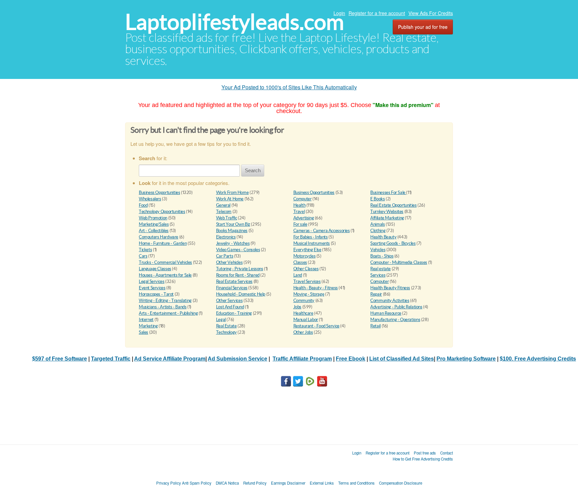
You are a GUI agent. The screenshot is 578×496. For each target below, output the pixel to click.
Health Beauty (383, 236)
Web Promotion (153, 217)
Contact (446, 453)
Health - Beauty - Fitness (315, 287)
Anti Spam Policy (196, 483)
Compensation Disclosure (400, 483)
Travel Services (307, 281)
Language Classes (155, 268)
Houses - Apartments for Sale (165, 275)
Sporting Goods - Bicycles (392, 243)
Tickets (145, 249)
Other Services (229, 300)
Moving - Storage (308, 294)
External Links (322, 483)
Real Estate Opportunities (393, 205)
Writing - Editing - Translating (165, 300)
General (223, 205)
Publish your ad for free (423, 26)
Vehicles (377, 249)
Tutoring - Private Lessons (239, 268)
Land (297, 275)
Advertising (303, 217)
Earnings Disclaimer (288, 483)
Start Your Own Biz (233, 224)
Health (299, 205)
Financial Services (232, 287)
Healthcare (303, 313)
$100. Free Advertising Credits (538, 359)
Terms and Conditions (356, 483)
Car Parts (224, 256)
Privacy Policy (168, 483)
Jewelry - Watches (233, 243)
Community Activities (389, 300)
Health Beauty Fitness (390, 287)
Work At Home (230, 198)
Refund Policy (255, 483)
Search (253, 170)
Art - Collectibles (154, 230)
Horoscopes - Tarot (156, 294)
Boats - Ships (381, 256)
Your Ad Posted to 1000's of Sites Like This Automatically (289, 87)
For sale (300, 224)
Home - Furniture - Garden (163, 243)
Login (339, 13)
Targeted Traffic (110, 359)
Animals (377, 224)
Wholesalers (150, 198)
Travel (299, 211)
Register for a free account (377, 13)
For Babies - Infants (310, 236)
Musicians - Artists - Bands (162, 306)
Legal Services (152, 281)
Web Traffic (226, 217)
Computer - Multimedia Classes (398, 262)
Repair (376, 294)
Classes (300, 262)
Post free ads (425, 453)
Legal (221, 319)
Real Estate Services (234, 281)
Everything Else (307, 249)
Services (377, 275)
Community (304, 300)
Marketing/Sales (154, 224)
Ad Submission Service (237, 359)
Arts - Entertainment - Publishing (168, 313)
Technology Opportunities (162, 211)
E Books (377, 198)
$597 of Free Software (59, 359)
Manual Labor (305, 319)
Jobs (297, 306)
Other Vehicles (229, 262)
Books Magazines (232, 230)
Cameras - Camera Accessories (321, 230)
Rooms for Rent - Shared (238, 275)
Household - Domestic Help (240, 294)
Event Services (152, 287)
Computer (302, 198)
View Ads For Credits (430, 13)
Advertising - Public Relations (396, 306)
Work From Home (232, 192)
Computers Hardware (158, 236)
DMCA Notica (227, 483)
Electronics (226, 236)
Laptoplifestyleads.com (234, 22)
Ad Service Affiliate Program (169, 359)
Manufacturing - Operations (395, 319)
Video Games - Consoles (238, 249)
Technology (226, 332)
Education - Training (234, 313)
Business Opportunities (159, 192)
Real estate (380, 268)
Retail (375, 325)
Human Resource (385, 313)
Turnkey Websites (386, 211)
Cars (143, 256)
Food (143, 205)
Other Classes (306, 268)
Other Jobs (303, 332)
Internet (146, 319)
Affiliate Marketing (387, 217)
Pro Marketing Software (466, 359)
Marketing (148, 325)
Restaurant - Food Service (316, 325)
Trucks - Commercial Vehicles (165, 262)
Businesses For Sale (388, 192)
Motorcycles (304, 256)
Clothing (377, 230)
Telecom (223, 211)
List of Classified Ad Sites (401, 359)
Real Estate (226, 325)
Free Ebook (350, 359)
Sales (143, 332)
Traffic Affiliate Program (302, 359)
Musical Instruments (311, 243)
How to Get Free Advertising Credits (423, 459)
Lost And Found (230, 306)
